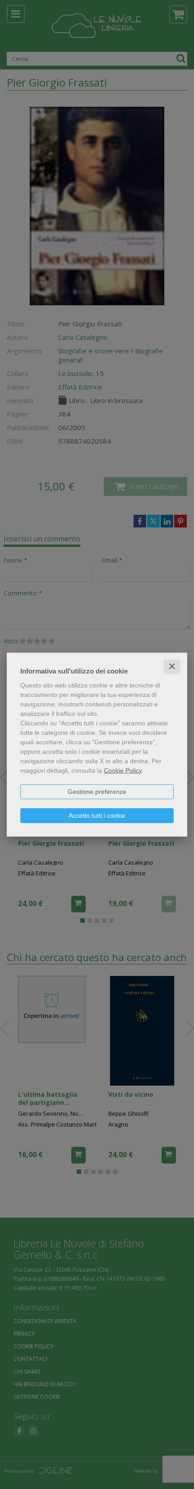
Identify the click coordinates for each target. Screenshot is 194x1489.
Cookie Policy (123, 770)
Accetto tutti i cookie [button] (97, 815)
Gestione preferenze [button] (97, 791)
